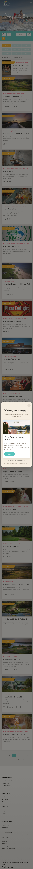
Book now (10, 454)
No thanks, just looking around (16, 460)
